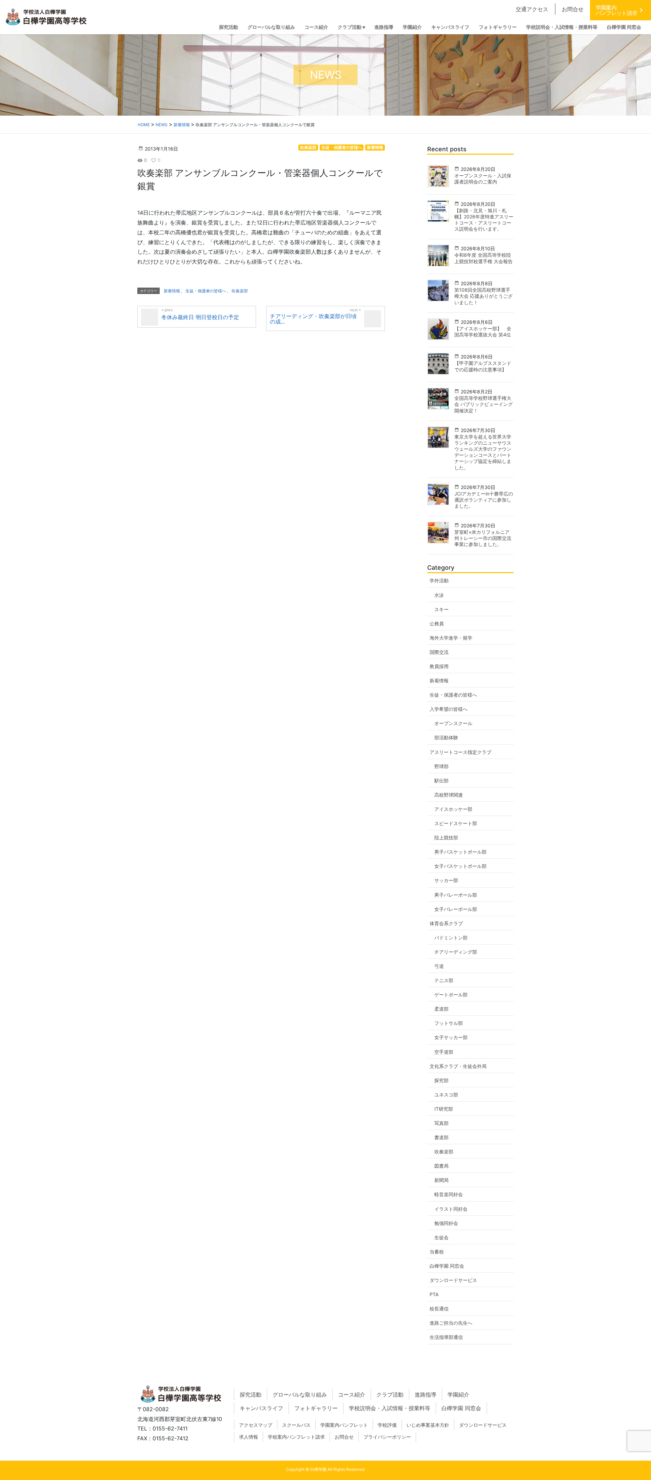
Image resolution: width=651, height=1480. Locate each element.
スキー (441, 609)
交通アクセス (532, 9)
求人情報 (248, 1437)
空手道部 (443, 1052)
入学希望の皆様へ (449, 709)
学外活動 (439, 580)
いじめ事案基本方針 (428, 1425)
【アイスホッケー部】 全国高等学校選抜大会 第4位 (482, 331)
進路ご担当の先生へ (451, 1323)
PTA (434, 1294)
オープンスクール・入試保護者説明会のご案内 (482, 178)
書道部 (441, 1137)
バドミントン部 (451, 937)
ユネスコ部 (446, 1094)
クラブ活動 (389, 1394)
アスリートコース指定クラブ (460, 752)
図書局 (441, 1166)
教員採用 (439, 666)
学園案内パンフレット (344, 1425)
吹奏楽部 (308, 147)
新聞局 (441, 1180)
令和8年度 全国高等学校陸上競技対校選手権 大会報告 (483, 258)
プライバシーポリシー (387, 1437)
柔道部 (441, 1009)
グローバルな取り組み (300, 1394)
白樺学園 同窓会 (447, 1266)
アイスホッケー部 (453, 809)
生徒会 (441, 1237)
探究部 (441, 1080)
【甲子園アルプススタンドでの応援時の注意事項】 (482, 366)
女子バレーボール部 (455, 909)
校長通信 (439, 1308)
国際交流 (439, 652)
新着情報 (375, 147)
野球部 (441, 766)
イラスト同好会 (451, 1209)
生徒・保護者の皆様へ (341, 147)
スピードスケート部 (455, 823)
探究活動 (250, 1394)
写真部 (441, 1123)
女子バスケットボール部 (460, 866)
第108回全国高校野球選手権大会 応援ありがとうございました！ (483, 296)
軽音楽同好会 (448, 1194)
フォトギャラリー (316, 1408)
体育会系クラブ (446, 923)
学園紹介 (458, 1394)
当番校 (437, 1251)
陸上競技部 (446, 837)
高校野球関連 (448, 795)
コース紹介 (351, 1394)
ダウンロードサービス (453, 1280)
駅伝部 (441, 780)
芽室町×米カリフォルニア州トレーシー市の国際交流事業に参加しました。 (482, 538)
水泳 (439, 595)
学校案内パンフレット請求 (296, 1437)
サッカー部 (446, 880)
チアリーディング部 (455, 952)
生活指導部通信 (446, 1337)
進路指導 (425, 1394)
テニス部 (443, 980)
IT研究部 (443, 1109)
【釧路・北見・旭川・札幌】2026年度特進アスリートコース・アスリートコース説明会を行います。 (483, 220)
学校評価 (387, 1425)
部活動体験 (446, 737)
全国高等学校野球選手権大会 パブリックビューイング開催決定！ (483, 404)
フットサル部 (448, 1023)
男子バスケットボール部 (460, 852)
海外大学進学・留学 (451, 638)
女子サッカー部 (451, 1037)
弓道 (439, 966)
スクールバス (296, 1425)
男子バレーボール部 (455, 895)
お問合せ (573, 9)
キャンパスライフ (261, 1408)
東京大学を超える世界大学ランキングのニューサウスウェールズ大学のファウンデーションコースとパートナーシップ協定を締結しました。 (482, 452)
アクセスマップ (255, 1425)
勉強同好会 (446, 1223)
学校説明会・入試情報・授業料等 (389, 1408)
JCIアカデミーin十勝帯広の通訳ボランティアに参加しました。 (483, 500)
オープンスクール (453, 723)
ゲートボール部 (451, 994)
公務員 (437, 623)
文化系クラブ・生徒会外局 (458, 1066)
